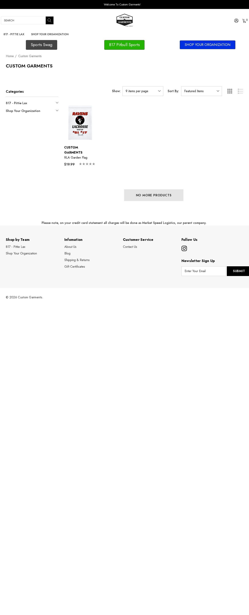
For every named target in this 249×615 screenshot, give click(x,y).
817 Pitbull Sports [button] (124, 45)
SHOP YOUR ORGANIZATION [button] (208, 44)
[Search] (49, 20)
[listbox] (201, 91)
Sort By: (173, 91)
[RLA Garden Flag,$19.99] (79, 122)
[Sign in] (236, 20)
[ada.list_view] (240, 91)
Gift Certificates (74, 266)
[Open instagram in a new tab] (183, 248)
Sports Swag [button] (41, 45)
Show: (116, 91)
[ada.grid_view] (229, 91)
